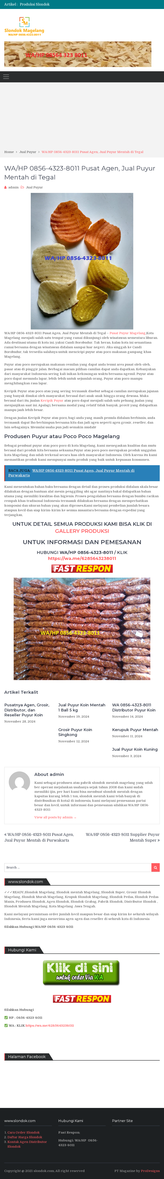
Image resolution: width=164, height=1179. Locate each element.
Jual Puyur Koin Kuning (135, 749)
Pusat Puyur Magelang (128, 333)
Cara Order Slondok (23, 1132)
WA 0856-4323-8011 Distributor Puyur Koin (134, 707)
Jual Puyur (34, 187)
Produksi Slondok (35, 4)
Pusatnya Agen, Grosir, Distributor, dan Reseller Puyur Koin (26, 710)
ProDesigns (150, 1171)
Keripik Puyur (52, 400)
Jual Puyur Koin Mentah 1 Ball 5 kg (81, 707)
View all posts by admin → (55, 817)
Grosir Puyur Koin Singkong (75, 732)
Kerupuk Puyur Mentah (135, 729)
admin (13, 187)
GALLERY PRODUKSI (82, 531)
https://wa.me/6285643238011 (82, 558)
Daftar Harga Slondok (24, 1137)
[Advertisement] (82, 117)
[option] (59, 4)
